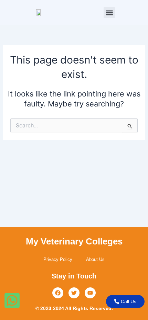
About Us (95, 259)
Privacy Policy (57, 259)
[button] (109, 12)
